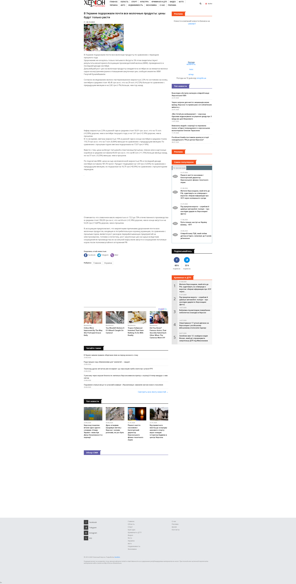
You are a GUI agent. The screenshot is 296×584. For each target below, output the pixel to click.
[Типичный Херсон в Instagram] (86, 533)
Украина (114, 5)
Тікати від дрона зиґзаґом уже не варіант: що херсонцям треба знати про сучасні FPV (118, 369)
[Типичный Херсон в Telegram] (187, 260)
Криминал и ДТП (159, 2)
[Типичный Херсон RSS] (86, 538)
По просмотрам (179, 168)
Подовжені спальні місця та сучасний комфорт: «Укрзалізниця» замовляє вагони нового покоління (123, 385)
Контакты (175, 530)
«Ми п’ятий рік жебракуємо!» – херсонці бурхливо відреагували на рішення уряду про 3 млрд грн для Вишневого (192, 116)
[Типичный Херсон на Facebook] (177, 260)
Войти (210, 4)
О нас (162, 5)
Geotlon (117, 557)
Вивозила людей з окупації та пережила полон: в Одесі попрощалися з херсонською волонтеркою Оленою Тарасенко (191, 128)
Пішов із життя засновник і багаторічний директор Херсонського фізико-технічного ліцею (135, 432)
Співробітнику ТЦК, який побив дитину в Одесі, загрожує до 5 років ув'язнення (195, 235)
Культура (144, 2)
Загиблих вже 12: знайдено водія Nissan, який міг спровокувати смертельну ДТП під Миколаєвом (193, 338)
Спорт (134, 2)
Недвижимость (135, 5)
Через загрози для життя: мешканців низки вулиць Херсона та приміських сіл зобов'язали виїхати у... (192, 104)
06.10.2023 (90, 22)
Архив (174, 527)
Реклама (172, 5)
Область (124, 2)
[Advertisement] (126, 108)
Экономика (151, 5)
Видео (173, 2)
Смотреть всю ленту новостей (153, 392)
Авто (123, 5)
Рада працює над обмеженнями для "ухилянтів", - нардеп (107, 362)
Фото (181, 2)
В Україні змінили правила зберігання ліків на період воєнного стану (111, 355)
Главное (113, 2)
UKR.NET (192, 24)
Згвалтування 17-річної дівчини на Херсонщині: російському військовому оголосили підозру (194, 325)
